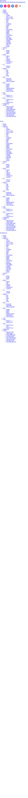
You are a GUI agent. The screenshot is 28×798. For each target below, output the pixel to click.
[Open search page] (14, 119)
